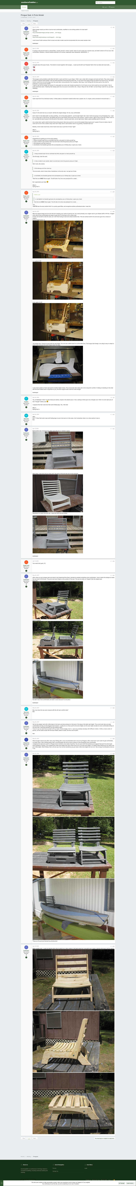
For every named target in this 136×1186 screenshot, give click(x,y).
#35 (113, 575)
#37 (113, 722)
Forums (54, 1168)
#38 (113, 738)
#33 (113, 428)
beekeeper (24, 17)
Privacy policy (104, 1180)
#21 (113, 27)
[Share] (111, 27)
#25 (113, 96)
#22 (113, 48)
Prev (24, 23)
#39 (113, 753)
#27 (113, 136)
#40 (113, 946)
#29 (113, 191)
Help (109, 1180)
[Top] (112, 1180)
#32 (113, 414)
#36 (113, 708)
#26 (113, 110)
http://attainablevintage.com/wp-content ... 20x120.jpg (47, 32)
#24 (113, 77)
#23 (113, 62)
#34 (113, 561)
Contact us (55, 1171)
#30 (113, 211)
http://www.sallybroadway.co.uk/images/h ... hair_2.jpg (47, 37)
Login (86, 1168)
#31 (113, 397)
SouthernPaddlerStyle (29, 1180)
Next (34, 23)
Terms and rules (96, 1180)
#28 (113, 150)
